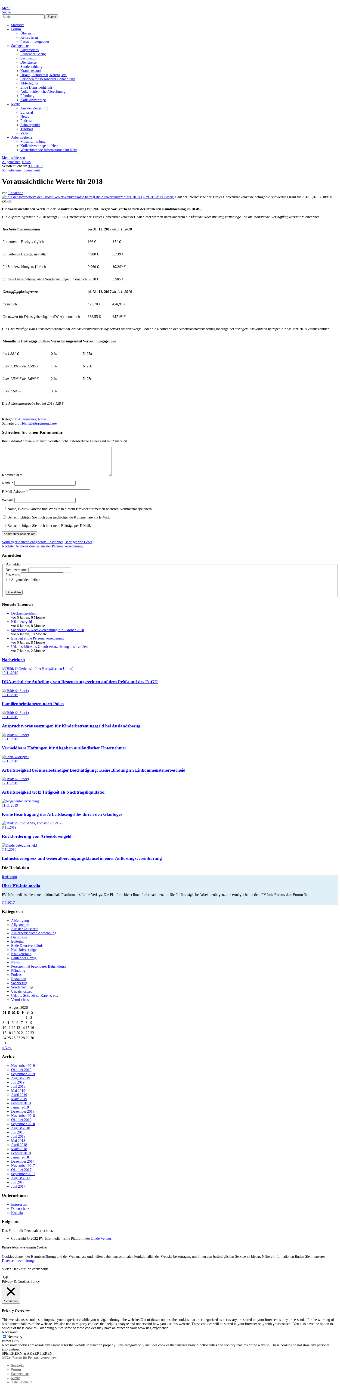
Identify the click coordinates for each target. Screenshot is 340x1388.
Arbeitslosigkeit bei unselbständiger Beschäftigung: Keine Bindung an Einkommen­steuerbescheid (93, 770)
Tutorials (26, 129)
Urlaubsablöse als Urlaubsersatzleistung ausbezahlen (49, 647)
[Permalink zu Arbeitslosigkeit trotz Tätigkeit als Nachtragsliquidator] (15, 779)
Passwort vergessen (34, 41)
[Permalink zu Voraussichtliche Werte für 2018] (88, 197)
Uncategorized (21, 991)
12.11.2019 (10, 761)
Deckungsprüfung (24, 613)
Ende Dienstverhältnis (36, 87)
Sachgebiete (20, 46)
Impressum (19, 1204)
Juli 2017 (18, 1182)
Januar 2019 (20, 1107)
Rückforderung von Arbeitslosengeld (36, 836)
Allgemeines (29, 50)
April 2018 (19, 1145)
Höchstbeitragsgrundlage (38, 423)
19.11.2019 (10, 673)
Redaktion (15, 193)
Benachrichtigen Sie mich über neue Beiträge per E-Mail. (49, 526)
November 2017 (23, 1166)
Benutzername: (17, 570)
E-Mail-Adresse (15, 492)
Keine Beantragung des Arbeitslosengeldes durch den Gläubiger (62, 814)
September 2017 (23, 1174)
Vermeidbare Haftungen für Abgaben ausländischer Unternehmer (64, 747)
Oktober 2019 (21, 1070)
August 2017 (20, 1178)
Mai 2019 (18, 1091)
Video (24, 133)
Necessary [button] (9, 1332)
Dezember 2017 (22, 1161)
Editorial (26, 112)
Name (7, 483)
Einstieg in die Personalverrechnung (37, 638)
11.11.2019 (10, 805)
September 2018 (23, 1124)
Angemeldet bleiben (25, 580)
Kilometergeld (21, 622)
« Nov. (7, 1048)
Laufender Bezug (33, 54)
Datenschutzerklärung (18, 1261)
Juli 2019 (18, 1082)
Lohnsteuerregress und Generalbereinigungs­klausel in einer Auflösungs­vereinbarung (82, 858)
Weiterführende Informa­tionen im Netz (48, 150)
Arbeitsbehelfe (21, 137)
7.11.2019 (9, 849)
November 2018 (23, 1116)
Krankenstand (30, 71)
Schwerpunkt (30, 125)
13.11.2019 (10, 739)
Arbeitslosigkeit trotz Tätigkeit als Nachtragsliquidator (53, 792)
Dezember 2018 (22, 1111)
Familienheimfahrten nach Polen (33, 703)
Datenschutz (20, 1209)
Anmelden (14, 592)
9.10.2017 (35, 166)
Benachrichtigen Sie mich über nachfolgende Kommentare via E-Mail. (58, 517)
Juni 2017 (18, 1186)
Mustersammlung (33, 141)
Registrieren (29, 37)
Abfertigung (29, 83)
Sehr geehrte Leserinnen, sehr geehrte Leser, (47, 542)
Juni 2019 (18, 1086)
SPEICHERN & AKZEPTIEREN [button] (27, 1353)
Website (7, 500)
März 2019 (19, 1099)
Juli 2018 (18, 1132)
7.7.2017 (8, 902)
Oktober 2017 (21, 1170)
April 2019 (19, 1095)
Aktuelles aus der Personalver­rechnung (42, 546)
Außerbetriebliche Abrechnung (42, 91)
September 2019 (23, 1074)
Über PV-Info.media (21, 885)
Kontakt (17, 1213)
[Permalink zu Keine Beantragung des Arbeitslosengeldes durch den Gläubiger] (20, 801)
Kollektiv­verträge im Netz (39, 146)
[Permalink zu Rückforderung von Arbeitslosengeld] (32, 823)
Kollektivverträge (33, 100)
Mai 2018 (18, 1141)
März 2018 (19, 1149)
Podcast (26, 121)
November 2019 (23, 1066)
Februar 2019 (21, 1103)
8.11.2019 (9, 827)
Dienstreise (28, 62)
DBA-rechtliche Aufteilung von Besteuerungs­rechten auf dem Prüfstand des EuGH (80, 681)
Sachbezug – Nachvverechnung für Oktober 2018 (47, 630)
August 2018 (20, 1128)
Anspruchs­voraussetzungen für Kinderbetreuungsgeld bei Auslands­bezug (71, 725)
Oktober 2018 (21, 1120)
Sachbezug (28, 58)
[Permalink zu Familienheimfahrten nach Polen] (15, 691)
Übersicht (27, 33)
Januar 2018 (20, 1157)
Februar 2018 (21, 1153)
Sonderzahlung (31, 66)
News (24, 116)
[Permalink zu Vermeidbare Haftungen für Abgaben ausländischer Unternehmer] (15, 735)
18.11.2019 (10, 695)
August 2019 (20, 1078)
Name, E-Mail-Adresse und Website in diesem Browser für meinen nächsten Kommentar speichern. (80, 509)
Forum (16, 29)
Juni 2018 (18, 1136)
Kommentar (12, 475)
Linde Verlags (101, 1238)
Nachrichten (13, 659)
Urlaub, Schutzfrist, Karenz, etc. (43, 75)
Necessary (14, 1337)
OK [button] (6, 1277)
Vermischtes (20, 1000)
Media (15, 104)
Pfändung (27, 96)
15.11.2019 (10, 717)
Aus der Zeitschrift (34, 108)
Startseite (17, 25)
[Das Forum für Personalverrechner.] (29, 1358)
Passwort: (13, 575)
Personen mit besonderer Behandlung (47, 79)
